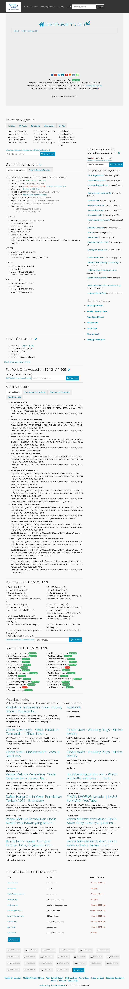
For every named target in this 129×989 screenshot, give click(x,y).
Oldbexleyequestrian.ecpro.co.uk (102, 270)
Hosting (61, 6)
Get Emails (117, 164)
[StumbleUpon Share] (70, 74)
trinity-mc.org (12, 905)
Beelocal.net (93, 237)
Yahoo (24, 126)
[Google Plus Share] (55, 74)
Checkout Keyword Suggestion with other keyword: (28, 150)
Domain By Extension (48, 6)
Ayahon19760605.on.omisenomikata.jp (104, 285)
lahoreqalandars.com (15, 916)
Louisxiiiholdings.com (97, 180)
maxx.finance (12, 883)
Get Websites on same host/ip (18, 378)
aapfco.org (11, 932)
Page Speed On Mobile (60, 392)
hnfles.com (11, 888)
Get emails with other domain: (99, 161)
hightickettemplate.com (16, 894)
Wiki (63, 126)
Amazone (50, 126)
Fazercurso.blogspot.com (99, 220)
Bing (13, 126)
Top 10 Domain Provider (40, 170)
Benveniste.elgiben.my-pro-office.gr (103, 262)
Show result (48, 154)
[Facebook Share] (51, 74)
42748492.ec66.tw (96, 205)
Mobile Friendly (14, 397)
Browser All (14, 939)
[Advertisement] (64, 53)
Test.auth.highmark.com (98, 185)
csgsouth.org (12, 899)
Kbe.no (91, 232)
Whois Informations (16, 170)
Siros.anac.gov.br (95, 215)
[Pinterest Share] (66, 74)
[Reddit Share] (73, 74)
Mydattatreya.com (96, 227)
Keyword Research (31, 6)
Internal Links (14, 392)
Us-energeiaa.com (96, 175)
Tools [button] (68, 6)
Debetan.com (93, 200)
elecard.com (12, 921)
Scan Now (73, 378)
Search (100, 6)
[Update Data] (40, 164)
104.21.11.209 (27, 345)
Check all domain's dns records (17, 362)
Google (36, 126)
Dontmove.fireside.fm (97, 277)
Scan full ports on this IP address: (20, 640)
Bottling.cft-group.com (97, 249)
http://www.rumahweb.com (35, 194)
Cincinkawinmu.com (29, 31)
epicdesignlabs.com (15, 910)
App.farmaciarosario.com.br (99, 192)
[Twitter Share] (59, 74)
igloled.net (11, 927)
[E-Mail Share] (77, 74)
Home (16, 31)
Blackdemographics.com (98, 242)
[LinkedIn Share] (62, 74)
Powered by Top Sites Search (52, 985)
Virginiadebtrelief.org (97, 293)
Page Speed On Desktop (34, 392)
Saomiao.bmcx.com (96, 210)
